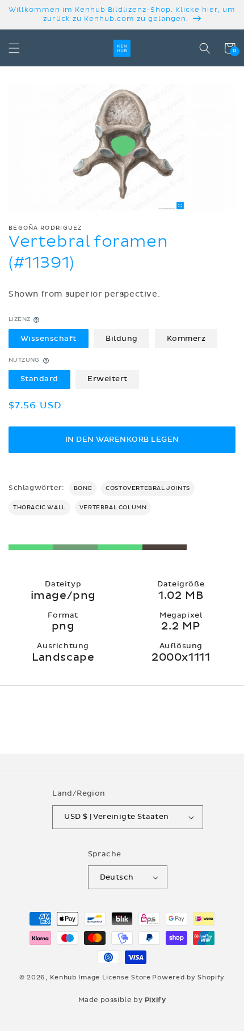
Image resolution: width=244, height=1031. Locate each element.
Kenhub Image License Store (100, 977)
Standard (39, 378)
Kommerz (186, 338)
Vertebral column (113, 507)
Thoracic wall (39, 507)
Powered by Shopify (188, 977)
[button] (14, 48)
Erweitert (107, 378)
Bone (83, 488)
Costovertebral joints (148, 488)
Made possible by (122, 1000)
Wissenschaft (48, 338)
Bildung (122, 338)
